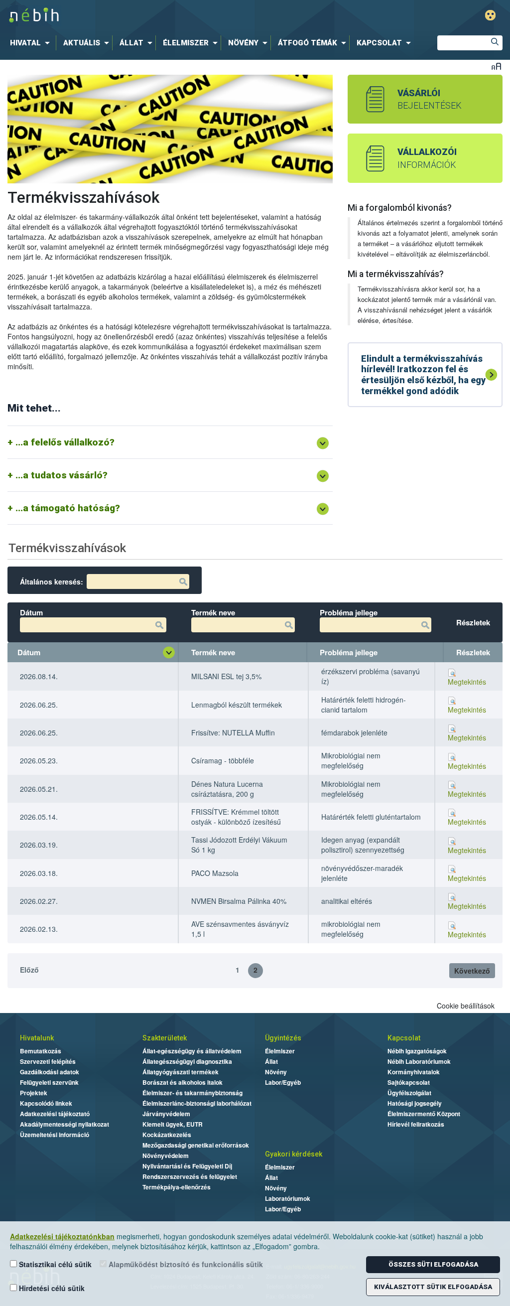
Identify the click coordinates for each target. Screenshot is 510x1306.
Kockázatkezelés (166, 1134)
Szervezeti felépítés (48, 1061)
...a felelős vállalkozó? (65, 442)
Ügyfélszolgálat (409, 1092)
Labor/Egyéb (283, 1082)
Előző (29, 970)
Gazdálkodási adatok (49, 1071)
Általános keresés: (51, 581)
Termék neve (213, 652)
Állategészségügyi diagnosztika (187, 1061)
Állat (271, 1061)
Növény (276, 1071)
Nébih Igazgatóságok (417, 1050)
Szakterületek (164, 1038)
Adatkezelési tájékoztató (55, 1113)
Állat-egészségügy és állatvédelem (192, 1050)
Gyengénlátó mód (490, 15)
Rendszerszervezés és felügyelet (189, 1176)
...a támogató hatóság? (67, 508)
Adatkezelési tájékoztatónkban (62, 1236)
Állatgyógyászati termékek (180, 1071)
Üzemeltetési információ (54, 1134)
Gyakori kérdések (293, 1154)
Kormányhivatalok (413, 1071)
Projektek (33, 1092)
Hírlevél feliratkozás (415, 1124)
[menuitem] (31, 42)
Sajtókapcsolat (408, 1082)
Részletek (473, 652)
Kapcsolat (403, 1038)
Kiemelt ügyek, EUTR (172, 1124)
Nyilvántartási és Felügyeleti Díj (187, 1165)
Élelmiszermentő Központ (423, 1113)
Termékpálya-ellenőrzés (176, 1186)
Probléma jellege (349, 652)
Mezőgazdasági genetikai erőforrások (195, 1145)
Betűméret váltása (496, 66)
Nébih (153, 15)
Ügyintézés (283, 1038)
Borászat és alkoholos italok (182, 1082)
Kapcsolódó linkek (46, 1103)
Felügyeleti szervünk (49, 1082)
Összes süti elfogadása (433, 1264)
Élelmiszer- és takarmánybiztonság (192, 1092)
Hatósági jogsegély (414, 1103)
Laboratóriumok (287, 1198)
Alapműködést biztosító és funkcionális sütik (185, 1264)
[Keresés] (495, 42)
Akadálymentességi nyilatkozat (64, 1124)
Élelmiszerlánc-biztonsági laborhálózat (197, 1103)
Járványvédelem (166, 1113)
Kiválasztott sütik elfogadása (433, 1287)
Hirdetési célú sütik (51, 1288)
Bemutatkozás (40, 1050)
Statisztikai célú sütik (54, 1264)
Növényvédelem (165, 1155)
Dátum (28, 652)
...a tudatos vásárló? (61, 475)
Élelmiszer (280, 1050)
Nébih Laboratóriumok (419, 1061)
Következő (472, 971)
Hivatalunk (37, 1038)
